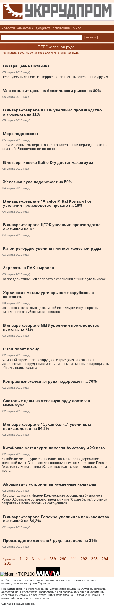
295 (7, 563)
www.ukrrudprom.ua (93, 588)
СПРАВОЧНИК (61, 28)
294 (105, 559)
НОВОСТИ (8, 28)
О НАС (77, 28)
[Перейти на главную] (57, 23)
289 (52, 559)
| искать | (91, 37)
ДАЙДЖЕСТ (43, 28)
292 (84, 559)
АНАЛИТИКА (25, 28)
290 (63, 559)
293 (94, 559)
